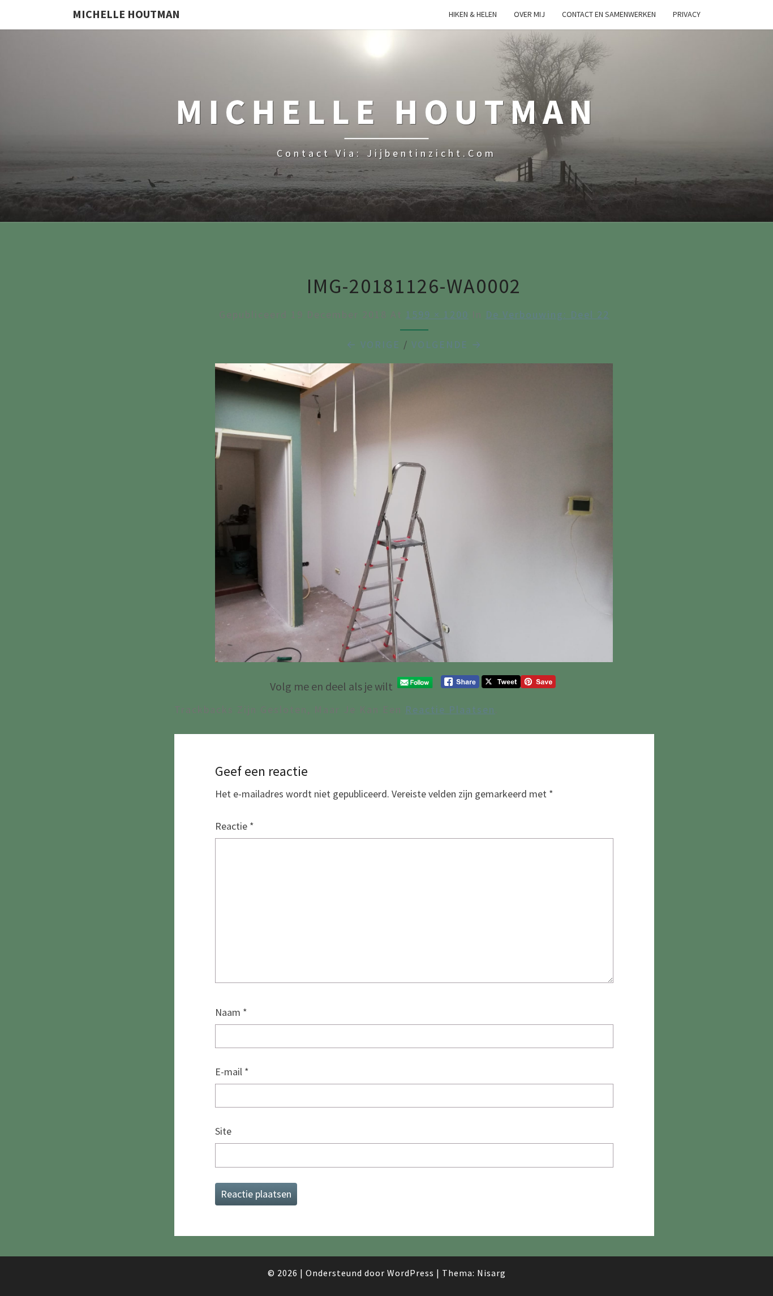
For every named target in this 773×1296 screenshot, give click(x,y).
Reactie (234, 825)
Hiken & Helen (473, 14)
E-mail (232, 1071)
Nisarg (491, 1272)
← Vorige (373, 344)
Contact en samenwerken (609, 14)
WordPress (410, 1272)
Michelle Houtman (126, 14)
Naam (231, 1012)
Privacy (687, 14)
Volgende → (446, 344)
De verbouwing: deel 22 (547, 314)
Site (223, 1131)
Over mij (529, 14)
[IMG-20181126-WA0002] (414, 516)
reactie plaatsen (450, 709)
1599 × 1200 (437, 314)
